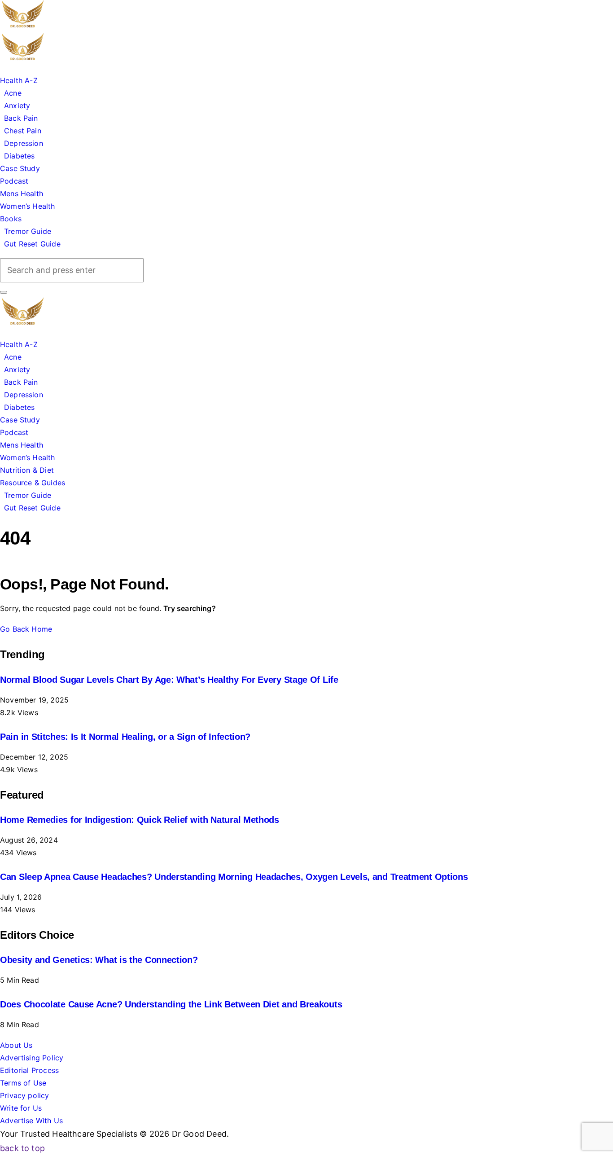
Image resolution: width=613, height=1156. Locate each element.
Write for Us (21, 1107)
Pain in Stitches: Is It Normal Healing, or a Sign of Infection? (125, 737)
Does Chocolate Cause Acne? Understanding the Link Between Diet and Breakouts (171, 1004)
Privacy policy (24, 1095)
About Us (16, 1045)
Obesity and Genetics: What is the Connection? (99, 960)
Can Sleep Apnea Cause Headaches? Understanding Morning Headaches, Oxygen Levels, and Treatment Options (234, 877)
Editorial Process (29, 1070)
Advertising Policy (31, 1057)
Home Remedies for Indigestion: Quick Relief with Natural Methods (139, 820)
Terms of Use (23, 1082)
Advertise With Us (31, 1120)
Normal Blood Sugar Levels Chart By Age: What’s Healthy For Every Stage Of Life (169, 680)
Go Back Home (26, 628)
